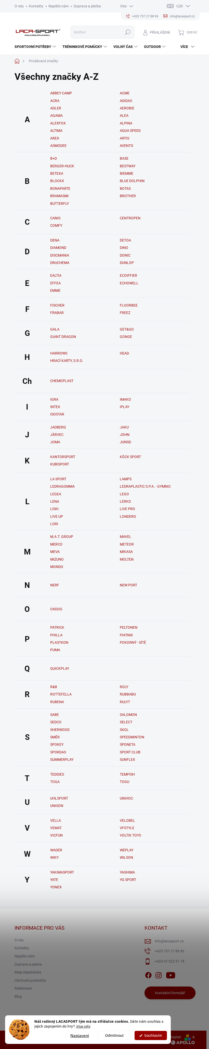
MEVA (55, 552)
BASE (124, 158)
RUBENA (57, 702)
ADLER (55, 108)
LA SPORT (58, 479)
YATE (54, 880)
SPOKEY (56, 744)
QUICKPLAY (59, 668)
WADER (56, 850)
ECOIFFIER (128, 275)
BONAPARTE (60, 188)
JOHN (124, 435)
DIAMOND (58, 248)
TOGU (124, 782)
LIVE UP (56, 516)
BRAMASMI (59, 196)
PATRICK (57, 627)
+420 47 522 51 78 (169, 961)
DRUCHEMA (59, 263)
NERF (54, 585)
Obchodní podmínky (30, 980)
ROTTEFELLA (61, 694)
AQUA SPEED (130, 131)
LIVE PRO (127, 509)
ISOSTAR (57, 414)
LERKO (125, 501)
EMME (55, 290)
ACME (124, 93)
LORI (54, 524)
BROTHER (128, 196)
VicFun (56, 835)
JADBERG (58, 427)
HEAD (124, 353)
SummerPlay (61, 759)
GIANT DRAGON (63, 337)
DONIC (125, 255)
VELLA (55, 820)
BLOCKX (57, 181)
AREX (54, 138)
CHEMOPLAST (61, 381)
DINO (124, 248)
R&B (53, 687)
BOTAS (125, 188)
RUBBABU (128, 694)
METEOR (127, 544)
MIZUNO (57, 559)
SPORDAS (58, 752)
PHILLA (56, 635)
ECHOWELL (129, 283)
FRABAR (57, 313)
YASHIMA (127, 872)
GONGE (126, 337)
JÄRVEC (56, 435)
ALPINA (126, 123)
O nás (19, 6)
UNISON (56, 806)
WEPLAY (126, 850)
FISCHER (57, 305)
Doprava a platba (87, 6)
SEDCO (55, 722)
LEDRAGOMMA (62, 486)
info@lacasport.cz (169, 941)
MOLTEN (127, 559)
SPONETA (127, 744)
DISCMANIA (59, 255)
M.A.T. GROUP (61, 537)
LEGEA (55, 494)
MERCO (56, 544)
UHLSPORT (59, 798)
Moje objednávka (28, 972)
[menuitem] (36, 46)
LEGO (124, 494)
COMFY (56, 225)
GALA (54, 329)
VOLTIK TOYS (130, 835)
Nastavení (79, 1035)
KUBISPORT (59, 464)
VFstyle (127, 828)
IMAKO (125, 399)
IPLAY (124, 407)
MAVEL (125, 537)
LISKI (54, 509)
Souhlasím (153, 1035)
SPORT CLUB (130, 752)
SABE (54, 715)
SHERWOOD (60, 730)
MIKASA (126, 552)
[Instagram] (158, 974)
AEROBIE (127, 108)
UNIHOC (126, 798)
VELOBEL (127, 820)
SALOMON (128, 715)
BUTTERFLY (59, 203)
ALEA (124, 115)
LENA (54, 501)
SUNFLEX (127, 759)
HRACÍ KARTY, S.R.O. (66, 361)
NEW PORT (128, 585)
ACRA (54, 101)
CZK (179, 6)
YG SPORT (128, 880)
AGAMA (56, 115)
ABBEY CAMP (61, 93)
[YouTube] (170, 974)
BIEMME (126, 173)
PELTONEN (128, 627)
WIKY (54, 857)
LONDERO (128, 516)
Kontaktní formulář (170, 993)
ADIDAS (126, 101)
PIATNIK (126, 635)
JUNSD (125, 442)
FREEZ (125, 313)
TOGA (55, 782)
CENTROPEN (130, 218)
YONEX (56, 887)
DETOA (125, 240)
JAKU (124, 427)
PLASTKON (59, 642)
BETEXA (56, 173)
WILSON (126, 857)
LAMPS (126, 479)
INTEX (55, 407)
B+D (53, 158)
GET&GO (127, 329)
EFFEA (55, 283)
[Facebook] (148, 974)
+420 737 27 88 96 (169, 951)
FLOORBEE (129, 305)
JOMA (55, 442)
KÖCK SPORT (130, 457)
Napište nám (58, 6)
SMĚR (55, 737)
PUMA (55, 650)
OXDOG (56, 609)
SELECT (126, 722)
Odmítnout (114, 1035)
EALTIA (55, 275)
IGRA (54, 399)
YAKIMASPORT (62, 872)
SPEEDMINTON (132, 737)
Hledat (127, 32)
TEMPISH (127, 774)
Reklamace (23, 988)
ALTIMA (56, 131)
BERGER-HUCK (62, 166)
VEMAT (56, 828)
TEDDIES (57, 774)
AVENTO (126, 146)
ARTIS (124, 138)
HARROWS (58, 353)
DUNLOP (127, 263)
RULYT (125, 702)
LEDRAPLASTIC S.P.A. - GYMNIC (145, 486)
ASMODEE (58, 146)
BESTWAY (127, 166)
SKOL (124, 730)
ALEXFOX (58, 123)
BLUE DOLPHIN (132, 181)
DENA (54, 240)
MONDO (56, 567)
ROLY (124, 687)
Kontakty (36, 6)
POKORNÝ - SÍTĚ (133, 642)
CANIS (55, 218)
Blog (18, 996)
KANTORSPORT (62, 457)
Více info (83, 1026)
